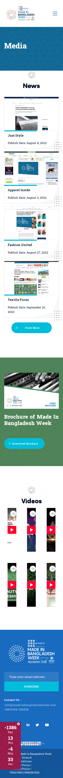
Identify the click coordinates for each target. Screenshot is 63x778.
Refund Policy (21, 768)
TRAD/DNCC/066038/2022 (24, 772)
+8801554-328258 (16, 709)
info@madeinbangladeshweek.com (30, 705)
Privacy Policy (21, 765)
